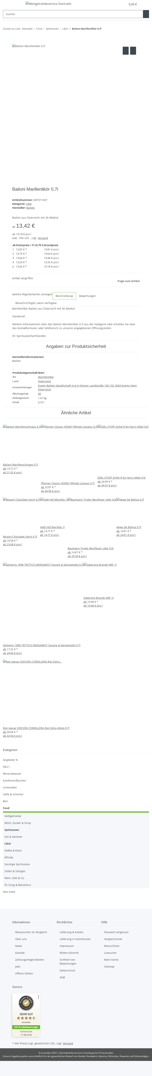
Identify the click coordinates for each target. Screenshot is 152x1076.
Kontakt (20, 953)
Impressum (67, 946)
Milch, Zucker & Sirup (17, 823)
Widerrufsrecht (69, 953)
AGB (62, 977)
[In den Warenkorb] (15, 42)
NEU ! (6, 766)
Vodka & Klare (13, 850)
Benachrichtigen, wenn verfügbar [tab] (36, 303)
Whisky (8, 857)
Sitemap (109, 966)
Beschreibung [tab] (64, 296)
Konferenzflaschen (14, 780)
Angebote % (10, 760)
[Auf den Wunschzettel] (133, 51)
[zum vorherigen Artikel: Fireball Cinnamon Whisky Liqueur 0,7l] (104, 29)
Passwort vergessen (116, 932)
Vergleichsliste (113, 939)
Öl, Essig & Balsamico (17, 885)
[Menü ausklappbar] (17, 4)
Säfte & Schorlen (13, 794)
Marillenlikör (46, 377)
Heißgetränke (12, 816)
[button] (116, 4)
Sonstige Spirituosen (17, 864)
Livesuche (110, 953)
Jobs (17, 966)
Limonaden (10, 787)
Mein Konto (111, 959)
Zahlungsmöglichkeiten (29, 959)
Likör (29, 204)
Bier (5, 801)
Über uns (21, 939)
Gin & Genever (13, 836)
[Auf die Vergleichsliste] (126, 51)
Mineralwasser (12, 773)
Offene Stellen (24, 973)
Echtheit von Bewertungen (68, 961)
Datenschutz (67, 970)
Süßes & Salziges (14, 871)
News (18, 946)
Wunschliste (111, 946)
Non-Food (9, 892)
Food (6, 808)
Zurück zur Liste (11, 28)
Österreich (44, 381)
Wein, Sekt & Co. (14, 878)
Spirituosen (11, 830)
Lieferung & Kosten (71, 932)
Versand (43, 238)
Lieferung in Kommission (75, 939)
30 (39, 394)
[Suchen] (146, 14)
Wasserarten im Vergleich (31, 932)
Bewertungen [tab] (87, 296)
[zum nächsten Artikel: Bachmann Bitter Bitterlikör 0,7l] (111, 29)
